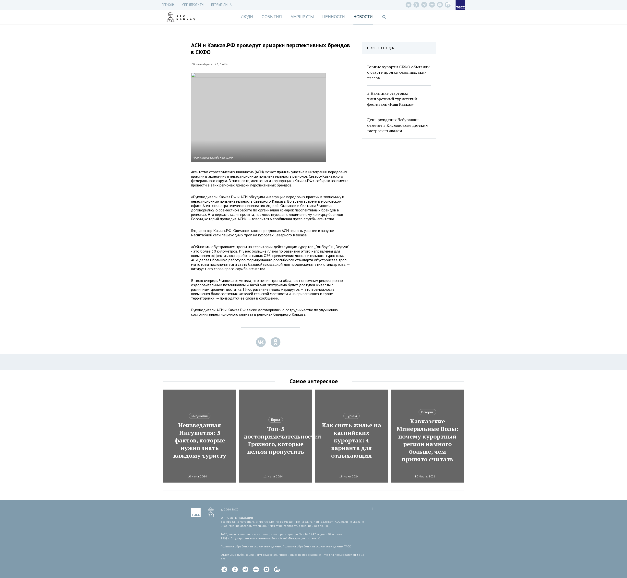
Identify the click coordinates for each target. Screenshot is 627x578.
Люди (247, 17)
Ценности (333, 17)
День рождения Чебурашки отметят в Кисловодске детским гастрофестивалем (397, 125)
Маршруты (302, 17)
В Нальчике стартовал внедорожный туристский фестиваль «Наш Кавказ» (392, 99)
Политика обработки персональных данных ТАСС (317, 546)
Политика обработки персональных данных (251, 546)
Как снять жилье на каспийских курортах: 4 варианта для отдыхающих (351, 440)
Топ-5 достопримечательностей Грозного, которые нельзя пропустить (275, 440)
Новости (363, 17)
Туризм (351, 416)
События (272, 17)
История (427, 412)
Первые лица (221, 5)
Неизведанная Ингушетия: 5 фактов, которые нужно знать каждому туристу (199, 440)
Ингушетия (200, 416)
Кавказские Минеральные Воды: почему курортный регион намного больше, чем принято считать (427, 440)
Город (275, 419)
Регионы (168, 5)
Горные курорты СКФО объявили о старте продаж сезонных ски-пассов (398, 72)
